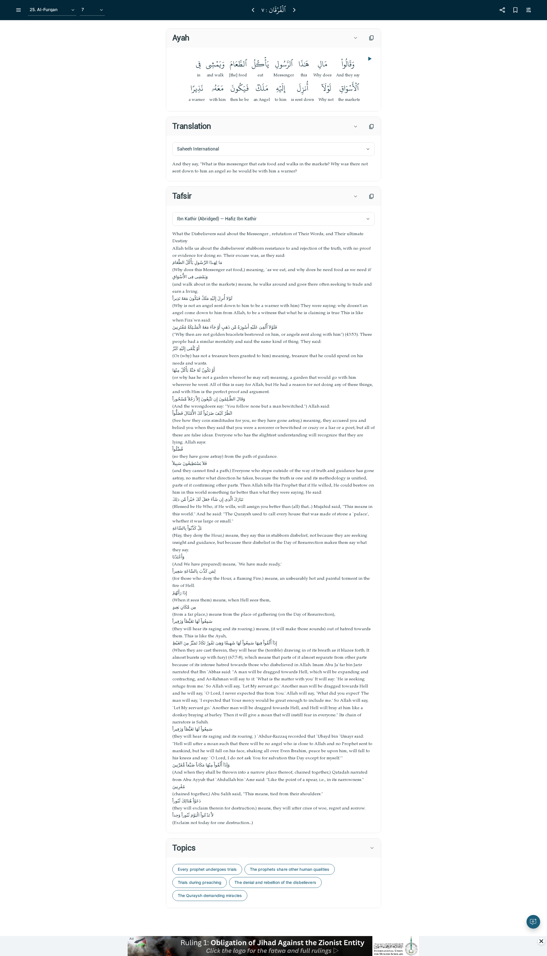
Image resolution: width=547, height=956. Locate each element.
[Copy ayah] (371, 38)
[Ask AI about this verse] (533, 922)
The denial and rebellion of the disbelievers (275, 882)
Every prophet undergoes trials (207, 869)
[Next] (294, 10)
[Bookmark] (515, 10)
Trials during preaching (199, 882)
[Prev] (253, 10)
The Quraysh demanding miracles (210, 895)
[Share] (502, 10)
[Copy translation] (371, 127)
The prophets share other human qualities (289, 869)
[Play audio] (369, 58)
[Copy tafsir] (371, 196)
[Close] (541, 941)
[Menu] (19, 10)
